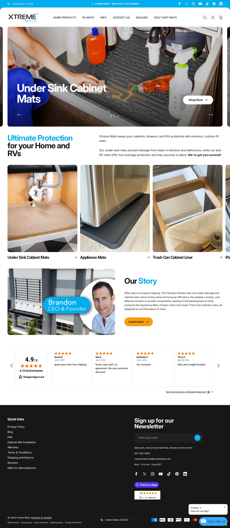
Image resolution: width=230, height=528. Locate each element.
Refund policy (13, 522)
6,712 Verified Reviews (31, 370)
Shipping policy (56, 522)
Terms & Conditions (20, 452)
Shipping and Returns (21, 457)
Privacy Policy (16, 426)
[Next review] (218, 365)
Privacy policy (26, 522)
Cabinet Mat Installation (22, 442)
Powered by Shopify (41, 517)
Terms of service (41, 522)
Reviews (13, 462)
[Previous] (19, 114)
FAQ (10, 437)
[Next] (210, 114)
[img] (31, 366)
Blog (10, 432)
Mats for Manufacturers (22, 467)
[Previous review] (11, 365)
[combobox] (23, 4)
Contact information (73, 522)
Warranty (13, 447)
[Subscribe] (197, 438)
